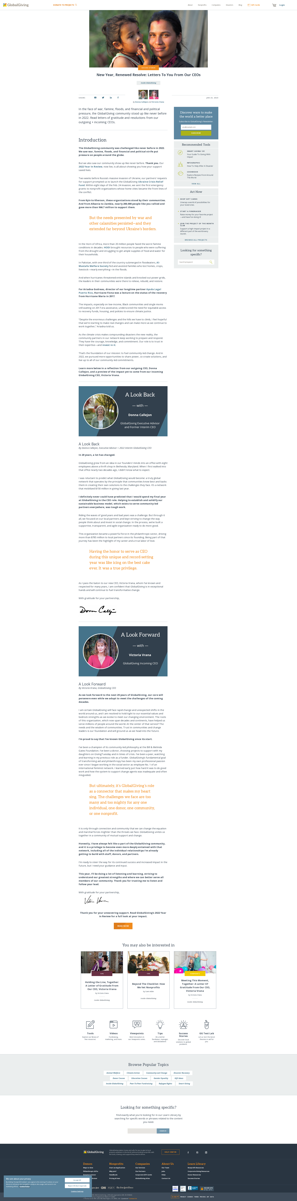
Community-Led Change (156, 1073)
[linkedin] (206, 1152)
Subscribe (196, 133)
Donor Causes (119, 1078)
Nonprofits (202, 5)
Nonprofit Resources (196, 1168)
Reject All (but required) (77, 1186)
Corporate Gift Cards (143, 1175)
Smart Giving (184, 1083)
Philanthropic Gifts (90, 1171)
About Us (168, 1164)
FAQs (164, 1175)
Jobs (163, 1171)
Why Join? (112, 1171)
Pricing (203, 1197)
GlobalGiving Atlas (142, 1178)
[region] (48, 1186)
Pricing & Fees (114, 1178)
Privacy (183, 1197)
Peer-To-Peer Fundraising (141, 1083)
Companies (216, 5)
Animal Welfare (113, 1073)
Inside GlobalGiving (148, 83)
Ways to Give (88, 1168)
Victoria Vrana (158, 102)
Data (212, 1197)
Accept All (77, 1180)
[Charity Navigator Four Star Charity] (176, 1189)
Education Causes (139, 1078)
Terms (196, 1197)
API (208, 1197)
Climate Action (133, 1073)
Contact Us (166, 1178)
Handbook (113, 1175)
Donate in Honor (89, 1175)
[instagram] (197, 1152)
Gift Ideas (179, 1078)
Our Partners (140, 1171)
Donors (87, 1164)
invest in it (109, 345)
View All (196, 184)
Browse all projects (196, 240)
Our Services (140, 1168)
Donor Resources (194, 1175)
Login (282, 5)
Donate (63, 5)
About (190, 5)
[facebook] (188, 1152)
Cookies (190, 1197)
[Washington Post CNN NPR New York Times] (115, 1188)
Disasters (229, 5)
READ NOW (123, 926)
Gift (255, 5)
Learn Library (197, 1164)
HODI (107, 247)
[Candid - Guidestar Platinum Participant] (184, 1189)
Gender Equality (161, 1078)
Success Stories (149, 68)
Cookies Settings (77, 1191)
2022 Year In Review (90, 166)
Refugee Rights (165, 1083)
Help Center (170, 1152)
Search (163, 1131)
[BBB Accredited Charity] (194, 1188)
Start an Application (117, 1168)
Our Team (165, 1168)
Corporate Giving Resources (198, 1171)
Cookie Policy (24, 1186)
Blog (240, 5)
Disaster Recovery (182, 1073)
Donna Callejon (141, 102)
